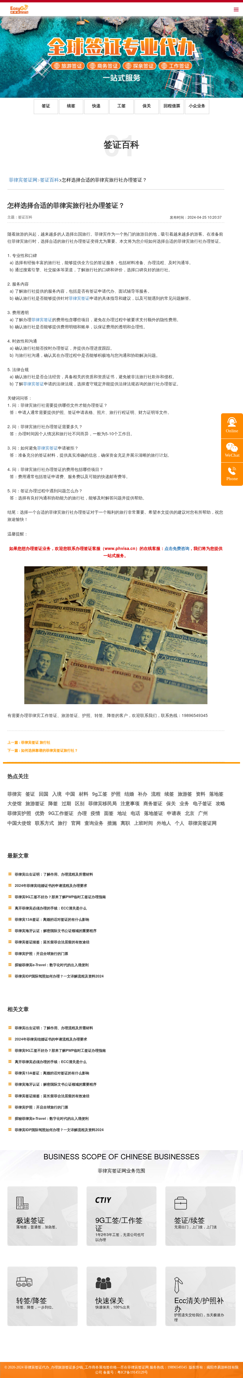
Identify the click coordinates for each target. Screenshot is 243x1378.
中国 (70, 794)
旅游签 (185, 794)
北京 (189, 813)
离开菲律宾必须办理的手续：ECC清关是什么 (51, 908)
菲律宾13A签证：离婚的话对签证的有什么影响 (52, 919)
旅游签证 (34, 803)
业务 (184, 803)
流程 (156, 794)
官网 (76, 823)
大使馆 (14, 803)
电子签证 (202, 803)
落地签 (216, 794)
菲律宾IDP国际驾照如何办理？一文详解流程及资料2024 (59, 976)
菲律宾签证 (79, 298)
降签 (53, 803)
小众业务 (197, 106)
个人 (179, 823)
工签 (121, 106)
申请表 (174, 813)
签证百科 (49, 179)
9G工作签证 (60, 813)
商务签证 (152, 803)
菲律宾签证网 (23, 179)
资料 (200, 794)
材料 (83, 794)
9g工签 (99, 794)
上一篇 (28, 742)
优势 (39, 813)
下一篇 (42, 750)
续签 (71, 106)
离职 (125, 823)
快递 (96, 106)
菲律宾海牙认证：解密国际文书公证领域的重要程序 (56, 930)
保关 (147, 106)
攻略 (220, 803)
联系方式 (44, 823)
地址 (122, 813)
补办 (142, 794)
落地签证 (153, 813)
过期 (66, 803)
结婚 (129, 794)
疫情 (95, 813)
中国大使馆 (19, 823)
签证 (46, 106)
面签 (108, 813)
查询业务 (93, 823)
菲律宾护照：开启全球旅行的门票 (41, 953)
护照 (116, 794)
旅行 (62, 823)
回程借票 (172, 106)
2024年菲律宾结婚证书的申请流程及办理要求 (51, 885)
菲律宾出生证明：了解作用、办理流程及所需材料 (54, 874)
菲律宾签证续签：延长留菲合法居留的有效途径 (52, 942)
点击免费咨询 (176, 548)
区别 (79, 803)
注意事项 (130, 803)
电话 (135, 813)
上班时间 (143, 823)
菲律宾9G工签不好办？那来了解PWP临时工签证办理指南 (60, 896)
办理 (82, 813)
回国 (43, 794)
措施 (112, 823)
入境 (57, 794)
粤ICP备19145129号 (132, 1372)
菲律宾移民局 (102, 803)
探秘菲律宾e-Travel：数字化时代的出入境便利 (52, 964)
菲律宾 (14, 794)
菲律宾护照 (19, 813)
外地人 (164, 823)
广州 (203, 813)
